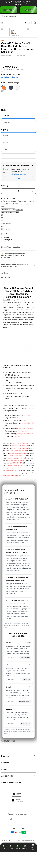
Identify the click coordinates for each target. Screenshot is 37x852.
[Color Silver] (18, 88)
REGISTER (8, 10)
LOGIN (28, 10)
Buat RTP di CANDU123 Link (10, 212)
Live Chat (32, 848)
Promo (4, 848)
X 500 (5, 142)
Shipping (11, 69)
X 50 (5, 156)
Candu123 (6, 300)
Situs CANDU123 (9, 443)
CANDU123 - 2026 (8, 741)
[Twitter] (6, 277)
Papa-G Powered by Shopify (26, 840)
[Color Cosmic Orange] (3, 87)
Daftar (18, 848)
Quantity (4, 186)
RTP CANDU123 (19, 463)
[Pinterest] (9, 277)
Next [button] (35, 3)
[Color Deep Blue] (11, 88)
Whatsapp (25, 848)
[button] (18, 247)
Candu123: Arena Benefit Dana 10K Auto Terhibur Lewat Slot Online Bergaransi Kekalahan (18, 3)
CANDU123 (7, 116)
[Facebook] (2, 277)
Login (11, 848)
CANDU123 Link (12, 840)
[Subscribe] (29, 819)
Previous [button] (2, 3)
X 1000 (5, 135)
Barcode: (15, 55)
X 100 (5, 149)
